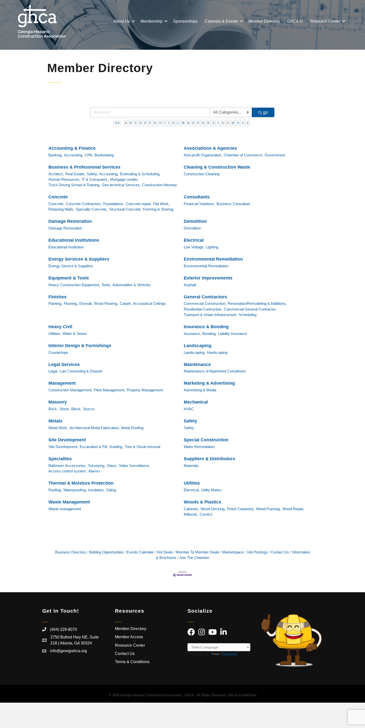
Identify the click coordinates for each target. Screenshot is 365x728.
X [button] (238, 122)
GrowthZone (247, 695)
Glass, (112, 465)
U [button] (223, 122)
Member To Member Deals (197, 552)
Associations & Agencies (210, 148)
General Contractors (205, 296)
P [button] (198, 122)
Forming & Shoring (158, 209)
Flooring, (71, 303)
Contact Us (280, 552)
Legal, (53, 371)
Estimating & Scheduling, (140, 174)
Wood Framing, (268, 509)
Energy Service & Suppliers (70, 266)
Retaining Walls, (61, 209)
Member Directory (264, 21)
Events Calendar (140, 552)
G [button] (155, 122)
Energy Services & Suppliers (78, 259)
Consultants (197, 196)
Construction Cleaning (201, 174)
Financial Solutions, (199, 204)
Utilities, (54, 333)
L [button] (178, 122)
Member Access (129, 637)
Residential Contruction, (203, 309)
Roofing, (55, 490)
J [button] (169, 122)
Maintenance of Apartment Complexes (215, 371)
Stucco (88, 409)
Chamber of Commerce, (243, 155)
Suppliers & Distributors (209, 458)
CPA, (89, 155)
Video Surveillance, (134, 465)
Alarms (94, 471)
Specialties (60, 458)
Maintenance (197, 364)
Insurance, (192, 333)
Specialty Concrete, (92, 209)
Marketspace (233, 552)
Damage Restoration (70, 221)
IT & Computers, (95, 179)
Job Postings (257, 552)
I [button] (164, 122)
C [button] (136, 122)
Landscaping (197, 345)
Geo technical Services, (121, 185)
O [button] (193, 122)
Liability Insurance (232, 333)
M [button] (183, 122)
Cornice (206, 514)
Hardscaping (217, 352)
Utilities (192, 483)
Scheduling (247, 315)
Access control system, (67, 471)
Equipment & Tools (68, 277)
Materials (191, 465)
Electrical (194, 240)
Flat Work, (161, 204)
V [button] (228, 122)
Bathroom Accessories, (67, 465)
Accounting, (73, 155)
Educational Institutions (73, 240)
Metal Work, (58, 428)
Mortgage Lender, (124, 179)
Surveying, (96, 465)
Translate (229, 654)
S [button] (213, 122)
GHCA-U (295, 21)
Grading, (116, 447)
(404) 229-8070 (63, 629)
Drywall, (85, 303)
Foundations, (113, 204)
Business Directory (70, 552)
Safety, (92, 174)
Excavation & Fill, (94, 447)
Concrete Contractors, (84, 204)
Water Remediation (199, 447)
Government (275, 155)
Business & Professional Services (84, 167)
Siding (111, 490)
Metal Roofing (132, 428)
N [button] (188, 122)
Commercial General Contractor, (250, 309)
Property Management (145, 390)
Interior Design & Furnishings (79, 345)
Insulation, (96, 490)
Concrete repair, (138, 204)
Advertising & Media (200, 390)
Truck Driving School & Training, (74, 185)
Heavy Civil (60, 326)
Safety (190, 420)
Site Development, (63, 447)
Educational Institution (66, 247)
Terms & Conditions (132, 662)
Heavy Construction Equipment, (74, 285)
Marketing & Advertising (209, 383)
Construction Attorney (159, 185)
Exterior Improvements (208, 277)
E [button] (145, 122)
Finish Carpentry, (241, 509)
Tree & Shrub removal (142, 447)
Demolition (195, 221)
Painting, (55, 303)
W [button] (233, 122)
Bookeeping (104, 155)
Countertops (58, 352)
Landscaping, (194, 352)
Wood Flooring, (106, 303)
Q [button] (203, 122)
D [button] (141, 122)
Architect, (56, 174)
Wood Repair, (293, 509)
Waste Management (69, 502)
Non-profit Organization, (203, 155)
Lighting (212, 247)
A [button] (126, 122)
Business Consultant (233, 204)
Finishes (57, 296)
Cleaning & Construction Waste (217, 167)
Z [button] (248, 122)
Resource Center (325, 21)
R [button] (208, 122)
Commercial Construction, (205, 303)
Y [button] (243, 122)
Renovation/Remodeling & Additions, (257, 303)
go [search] (265, 112)
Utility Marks (211, 490)
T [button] (218, 122)
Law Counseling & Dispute (81, 371)
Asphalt (190, 285)
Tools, (106, 285)
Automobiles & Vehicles (131, 285)
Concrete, (56, 204)
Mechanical (196, 402)
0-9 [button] (117, 122)
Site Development (67, 439)
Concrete (58, 196)
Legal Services (64, 364)
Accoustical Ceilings (149, 303)
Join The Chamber (194, 557)
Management (62, 383)
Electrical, (192, 490)
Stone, (64, 409)
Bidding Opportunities (106, 552)
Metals (55, 420)
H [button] (160, 122)
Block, (76, 409)
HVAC (189, 409)
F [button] (150, 122)
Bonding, (209, 333)
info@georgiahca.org (68, 651)
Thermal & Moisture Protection (80, 483)
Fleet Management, (109, 390)
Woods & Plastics (202, 502)
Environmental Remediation (213, 259)
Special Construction (206, 439)
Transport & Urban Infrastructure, (210, 315)
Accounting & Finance (72, 148)
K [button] (173, 122)
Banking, (55, 155)
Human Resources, (64, 179)
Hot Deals (165, 552)
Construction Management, (70, 390)
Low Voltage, (194, 247)
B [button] (130, 122)
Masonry (57, 402)
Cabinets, (191, 509)
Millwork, (191, 514)
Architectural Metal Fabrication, (95, 428)
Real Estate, (75, 174)
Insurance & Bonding (206, 326)
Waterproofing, (75, 490)
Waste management (64, 509)
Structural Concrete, (125, 209)
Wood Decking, (213, 509)
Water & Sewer (75, 333)
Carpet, (126, 303)
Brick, (53, 409)
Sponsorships (185, 21)
